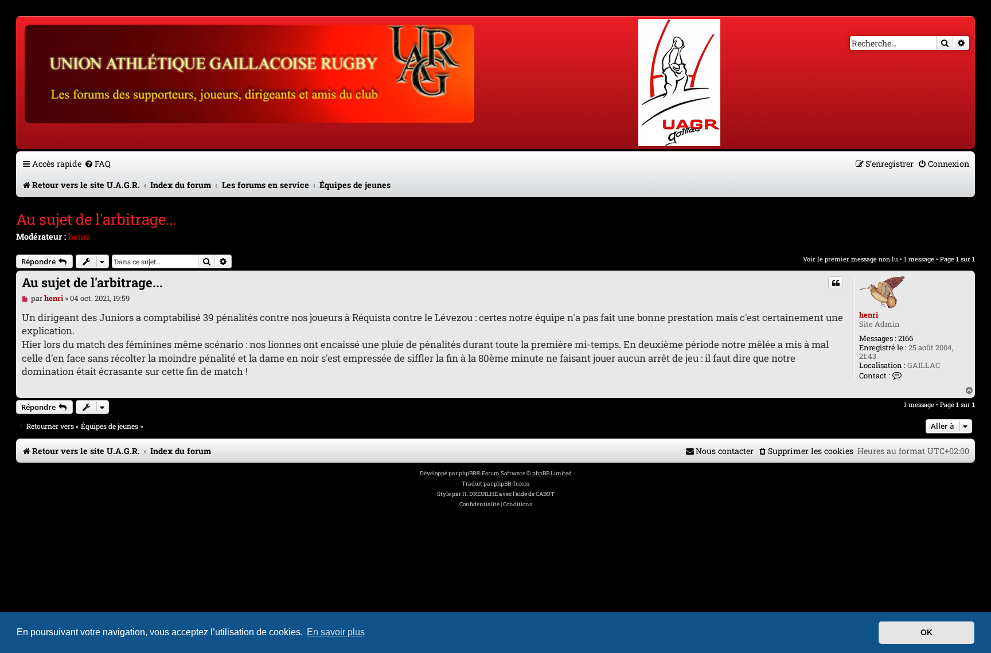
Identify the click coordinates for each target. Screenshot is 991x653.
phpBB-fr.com (512, 483)
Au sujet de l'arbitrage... (96, 219)
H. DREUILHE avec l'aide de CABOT (508, 494)
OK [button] (926, 632)
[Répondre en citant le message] (835, 283)
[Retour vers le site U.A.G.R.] (250, 72)
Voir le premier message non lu (850, 259)
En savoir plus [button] (336, 632)
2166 (905, 338)
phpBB (467, 473)
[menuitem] (97, 164)
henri (78, 236)
